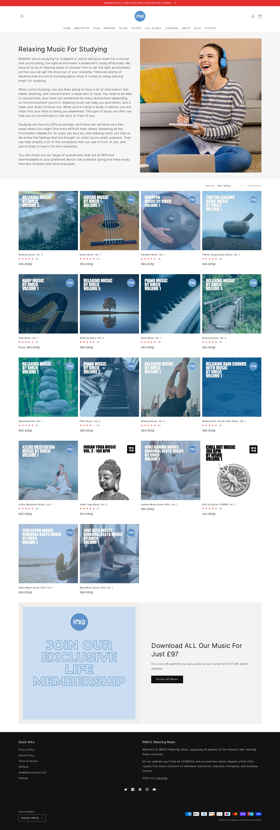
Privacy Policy (26, 749)
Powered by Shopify (253, 820)
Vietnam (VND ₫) (30, 818)
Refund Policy (26, 755)
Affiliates (23, 766)
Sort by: (210, 185)
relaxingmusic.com (235, 820)
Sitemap (23, 778)
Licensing (161, 778)
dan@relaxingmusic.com (32, 772)
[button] (22, 16)
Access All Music (167, 679)
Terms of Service (28, 761)
